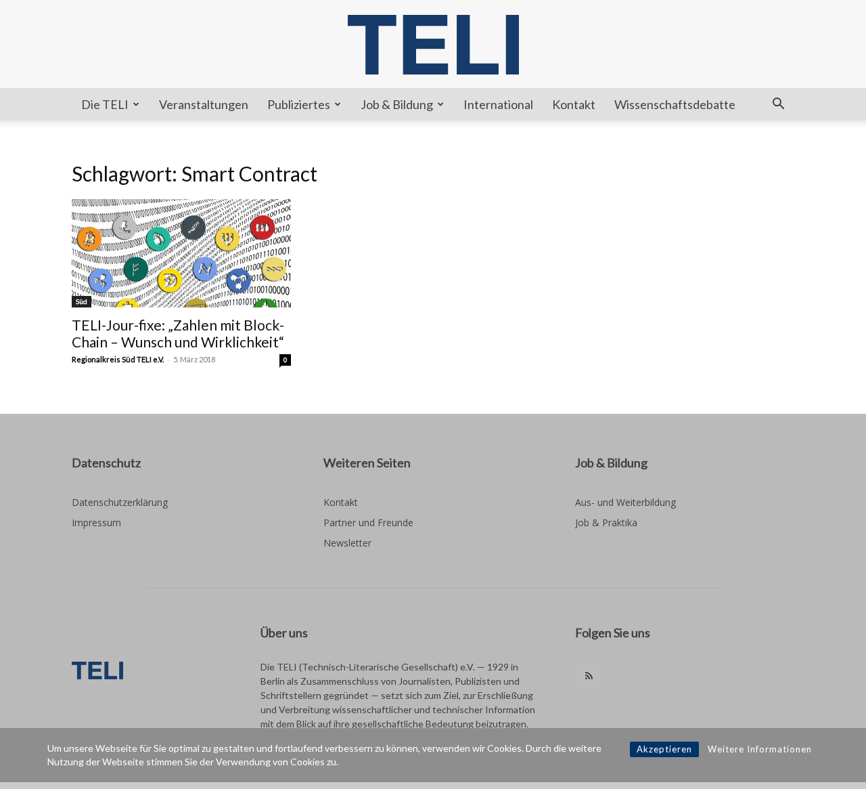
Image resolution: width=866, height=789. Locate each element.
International (498, 104)
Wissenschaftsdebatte (674, 104)
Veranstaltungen (203, 104)
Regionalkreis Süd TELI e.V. (118, 359)
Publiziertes (298, 104)
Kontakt (573, 104)
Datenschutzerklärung (120, 502)
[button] (778, 105)
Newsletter (347, 542)
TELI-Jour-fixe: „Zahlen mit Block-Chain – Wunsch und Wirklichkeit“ (178, 333)
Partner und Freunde (368, 522)
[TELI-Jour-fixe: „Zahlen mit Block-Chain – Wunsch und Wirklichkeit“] (181, 253)
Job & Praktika (606, 522)
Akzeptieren (664, 749)
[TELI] (433, 44)
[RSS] (588, 676)
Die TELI (105, 104)
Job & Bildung (397, 104)
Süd (81, 301)
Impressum (96, 522)
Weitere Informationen (760, 749)
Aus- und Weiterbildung (625, 502)
